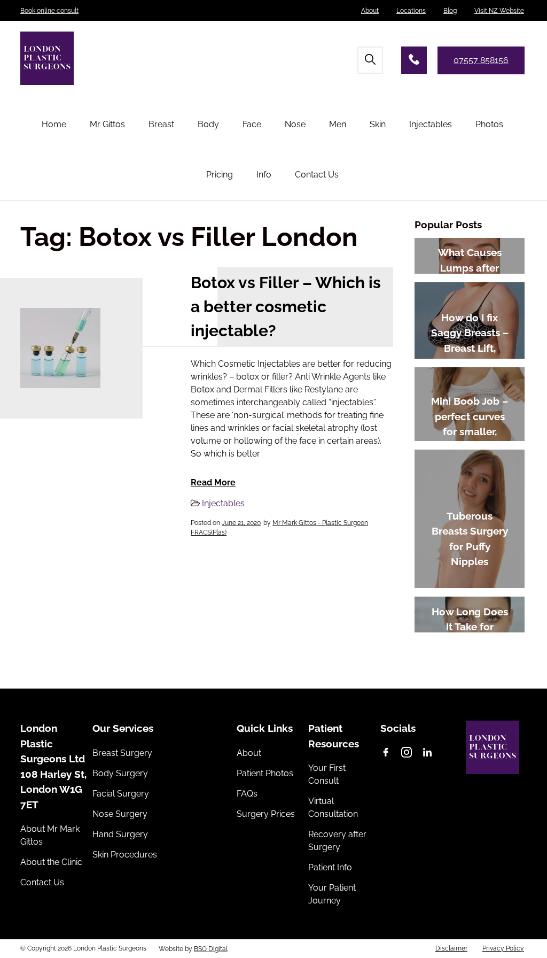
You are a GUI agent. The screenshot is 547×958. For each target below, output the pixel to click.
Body (208, 124)
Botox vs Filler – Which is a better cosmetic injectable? (286, 306)
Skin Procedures (124, 854)
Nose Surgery (119, 814)
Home (54, 124)
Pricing (219, 174)
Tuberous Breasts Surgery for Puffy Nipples (470, 539)
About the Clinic (51, 862)
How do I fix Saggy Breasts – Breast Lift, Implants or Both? (470, 348)
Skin (378, 124)
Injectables (430, 124)
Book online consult (49, 10)
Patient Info (330, 867)
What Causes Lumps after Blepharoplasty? (470, 267)
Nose (295, 124)
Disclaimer (451, 948)
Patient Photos (265, 773)
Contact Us (317, 174)
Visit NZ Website (499, 10)
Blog (450, 10)
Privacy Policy (503, 948)
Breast (161, 124)
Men (337, 124)
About (370, 10)
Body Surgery (120, 773)
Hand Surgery (120, 834)
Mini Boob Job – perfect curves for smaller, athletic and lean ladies (469, 431)
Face (252, 124)
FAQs (247, 794)
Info (263, 174)
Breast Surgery (122, 753)
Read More (213, 482)
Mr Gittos (107, 124)
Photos (489, 124)
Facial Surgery (120, 794)
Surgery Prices (266, 814)
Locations (411, 10)
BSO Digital (211, 949)
